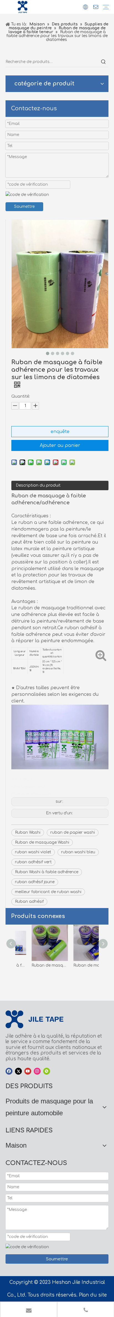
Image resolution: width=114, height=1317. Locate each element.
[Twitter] (18, 1071)
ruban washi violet (33, 852)
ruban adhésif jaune (35, 882)
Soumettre (24, 206)
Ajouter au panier (60, 445)
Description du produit (38, 485)
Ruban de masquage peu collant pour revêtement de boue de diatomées (36, 965)
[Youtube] (27, 1071)
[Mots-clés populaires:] (103, 62)
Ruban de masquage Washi (42, 842)
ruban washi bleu (78, 852)
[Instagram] (37, 1071)
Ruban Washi (27, 832)
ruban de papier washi (72, 832)
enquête (60, 431)
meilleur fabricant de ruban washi (48, 892)
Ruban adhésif (29, 901)
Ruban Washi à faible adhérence (46, 872)
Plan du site (93, 1295)
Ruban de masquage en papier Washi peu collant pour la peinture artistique (78, 965)
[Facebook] (9, 1071)
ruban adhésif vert (33, 862)
